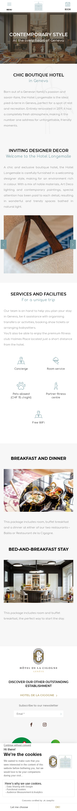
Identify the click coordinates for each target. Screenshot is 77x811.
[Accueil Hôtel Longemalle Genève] (38, 6)
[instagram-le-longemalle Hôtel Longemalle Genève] (45, 725)
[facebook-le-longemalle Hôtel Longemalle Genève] (31, 725)
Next (73, 244)
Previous (4, 244)
